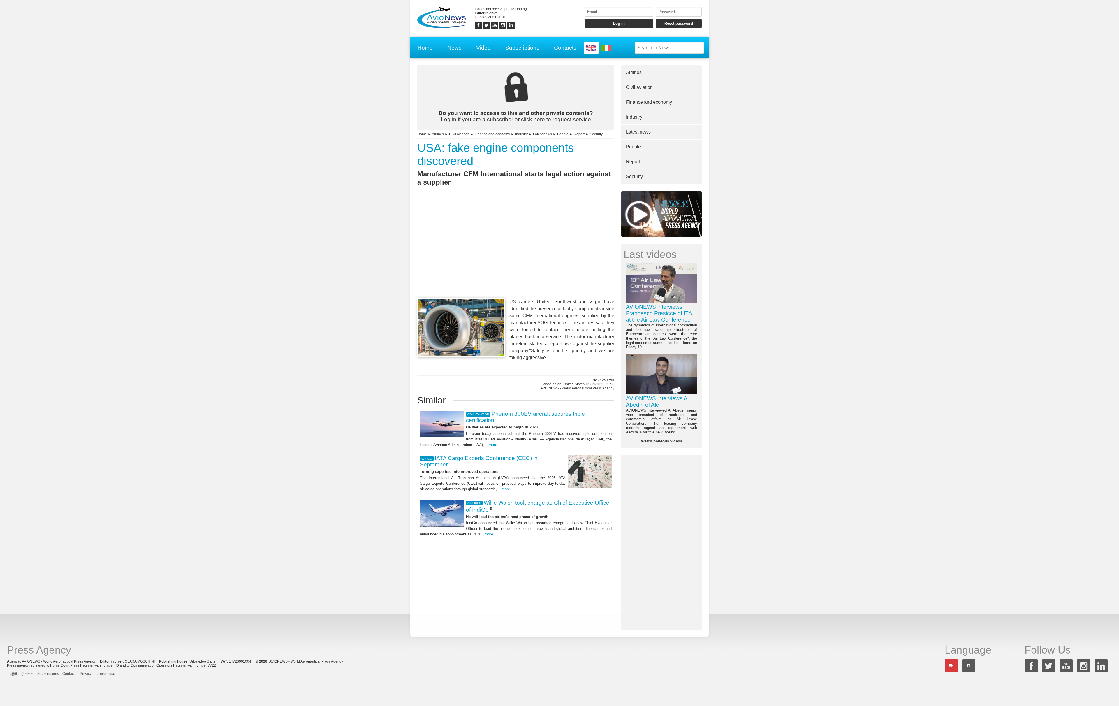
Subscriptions (522, 48)
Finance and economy (492, 134)
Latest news (542, 134)
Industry (521, 134)
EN (951, 666)
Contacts (565, 48)
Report (579, 134)
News (454, 48)
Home (425, 48)
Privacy (86, 674)
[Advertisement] (515, 253)
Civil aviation (459, 134)
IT (968, 666)
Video (483, 48)
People (563, 134)
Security (596, 134)
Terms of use (105, 674)
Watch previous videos (661, 441)
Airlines (438, 134)
